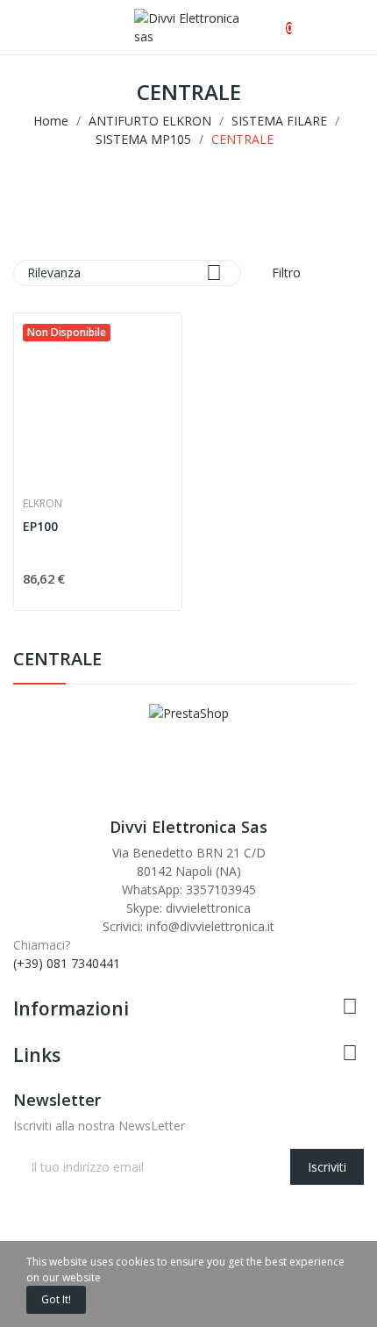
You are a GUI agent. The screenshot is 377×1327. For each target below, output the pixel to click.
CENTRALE (57, 660)
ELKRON (42, 504)
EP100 (40, 526)
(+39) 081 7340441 (66, 963)
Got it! (56, 1299)
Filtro (284, 272)
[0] (275, 19)
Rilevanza (124, 272)
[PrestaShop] (189, 711)
